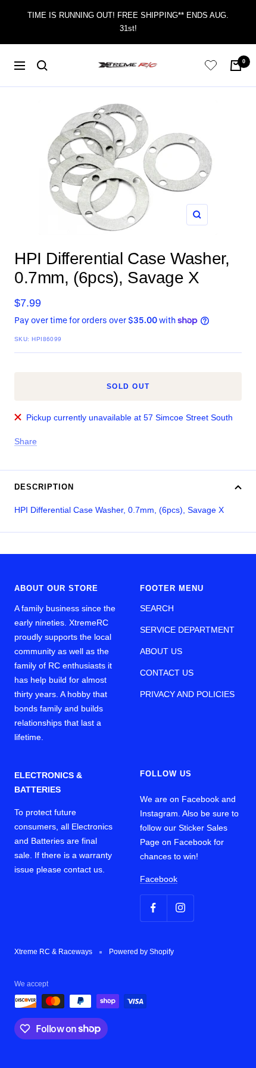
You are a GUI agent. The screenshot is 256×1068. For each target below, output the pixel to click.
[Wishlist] (211, 67)
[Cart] (236, 65)
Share (25, 441)
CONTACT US (166, 672)
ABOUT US (161, 651)
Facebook (158, 879)
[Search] (42, 65)
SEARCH (157, 608)
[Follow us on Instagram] (180, 907)
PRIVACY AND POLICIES (187, 694)
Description (44, 486)
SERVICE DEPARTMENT (187, 629)
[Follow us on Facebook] (153, 907)
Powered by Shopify (141, 952)
